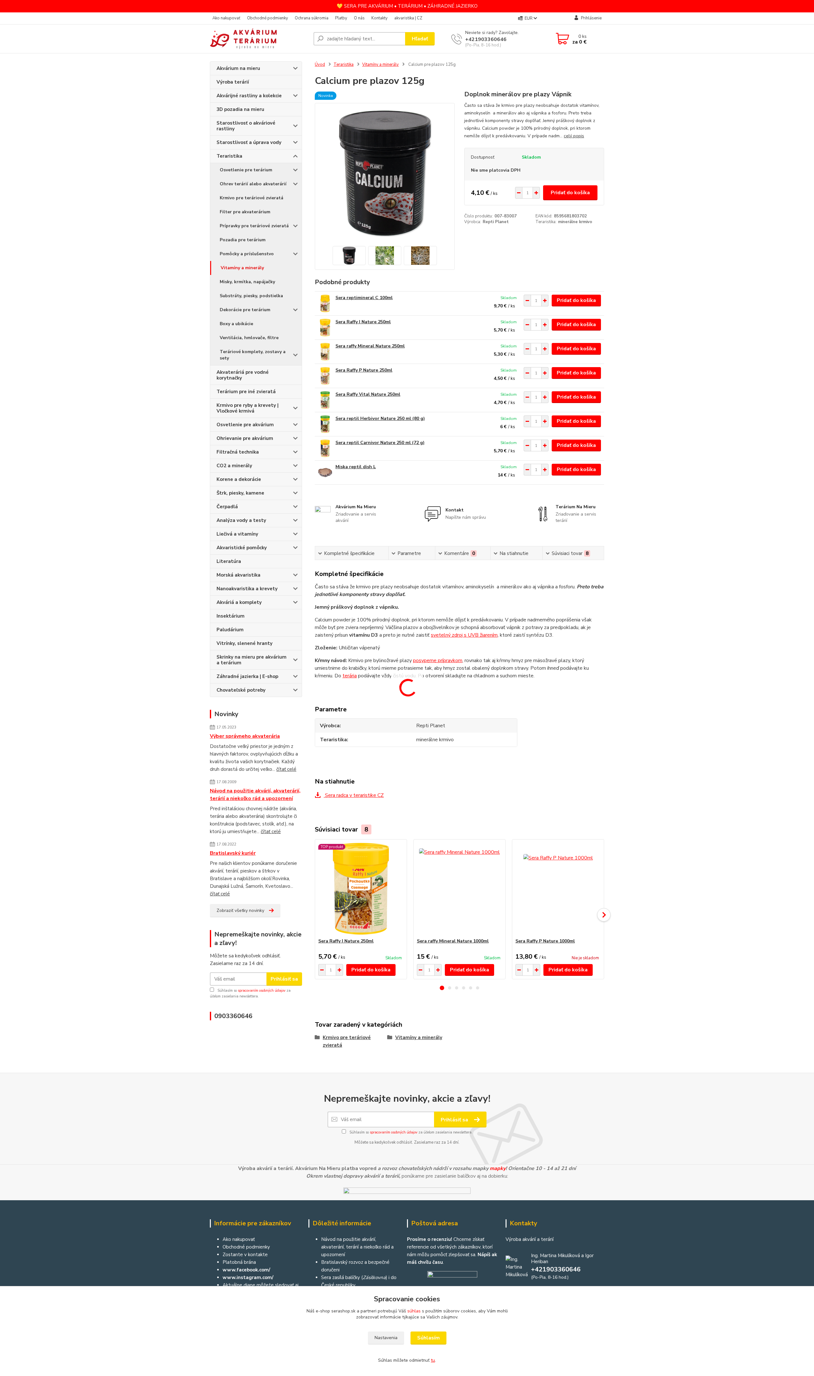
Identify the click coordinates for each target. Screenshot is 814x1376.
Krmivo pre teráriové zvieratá (251, 198)
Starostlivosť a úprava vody (249, 142)
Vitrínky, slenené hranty (244, 643)
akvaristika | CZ (408, 18)
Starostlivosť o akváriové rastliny (246, 126)
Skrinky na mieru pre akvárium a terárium (251, 660)
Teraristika (229, 156)
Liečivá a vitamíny (237, 534)
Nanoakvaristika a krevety (247, 588)
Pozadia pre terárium (243, 240)
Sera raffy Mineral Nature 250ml (370, 346)
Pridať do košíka (570, 192)
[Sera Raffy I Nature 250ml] (325, 327)
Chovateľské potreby (241, 690)
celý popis (574, 136)
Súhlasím (428, 1337)
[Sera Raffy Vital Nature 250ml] (325, 400)
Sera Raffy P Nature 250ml (363, 370)
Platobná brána (239, 1262)
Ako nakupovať (226, 18)
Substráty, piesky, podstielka (251, 296)
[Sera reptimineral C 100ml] (325, 303)
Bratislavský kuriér (233, 853)
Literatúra (229, 561)
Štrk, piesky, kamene (240, 493)
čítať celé (286, 769)
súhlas (414, 1311)
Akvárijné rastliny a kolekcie (249, 95)
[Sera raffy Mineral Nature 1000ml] (459, 889)
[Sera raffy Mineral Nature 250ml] (325, 351)
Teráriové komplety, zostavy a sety (253, 355)
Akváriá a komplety (239, 602)
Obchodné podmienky (267, 18)
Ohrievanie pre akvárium (245, 438)
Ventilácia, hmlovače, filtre (249, 338)
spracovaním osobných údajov (262, 990)
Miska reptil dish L (355, 467)
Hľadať (420, 38)
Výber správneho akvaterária (245, 736)
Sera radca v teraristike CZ (354, 795)
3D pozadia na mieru (240, 109)
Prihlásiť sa (284, 979)
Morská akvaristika (238, 575)
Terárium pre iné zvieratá (246, 391)
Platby (341, 18)
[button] (442, 988)
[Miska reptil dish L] (325, 472)
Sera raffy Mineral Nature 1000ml (453, 941)
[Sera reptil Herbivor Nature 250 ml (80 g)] (325, 424)
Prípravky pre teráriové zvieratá (254, 226)
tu (433, 1360)
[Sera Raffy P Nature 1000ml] (558, 889)
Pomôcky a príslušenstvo (247, 254)
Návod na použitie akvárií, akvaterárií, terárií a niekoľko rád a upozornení (255, 794)
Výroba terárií (233, 82)
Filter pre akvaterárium (245, 212)
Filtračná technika (238, 452)
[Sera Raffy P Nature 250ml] (325, 376)
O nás (359, 18)
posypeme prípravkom (437, 660)
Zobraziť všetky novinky (240, 910)
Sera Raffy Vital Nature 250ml (367, 394)
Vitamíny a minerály (242, 268)
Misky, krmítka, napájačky (247, 282)
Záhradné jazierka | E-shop (247, 676)
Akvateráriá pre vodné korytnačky (243, 375)
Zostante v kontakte (245, 1254)
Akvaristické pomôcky (242, 547)
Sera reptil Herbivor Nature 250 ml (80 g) (380, 418)
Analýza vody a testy (241, 520)
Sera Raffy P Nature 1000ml (545, 941)
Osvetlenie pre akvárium (245, 424)
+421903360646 (486, 39)
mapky (498, 1168)
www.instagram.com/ (248, 1277)
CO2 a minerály (234, 465)
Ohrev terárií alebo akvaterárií (253, 184)
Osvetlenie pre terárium (246, 170)
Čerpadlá (227, 506)
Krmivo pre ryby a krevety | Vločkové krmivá (248, 408)
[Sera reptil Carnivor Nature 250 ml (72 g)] (325, 448)
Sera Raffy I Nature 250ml (363, 322)
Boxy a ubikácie (236, 324)
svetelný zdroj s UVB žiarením (464, 635)
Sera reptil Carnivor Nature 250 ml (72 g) (379, 443)
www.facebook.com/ (246, 1270)
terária (349, 675)
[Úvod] (259, 39)
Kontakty (379, 18)
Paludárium (230, 629)
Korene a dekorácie (239, 479)
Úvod (320, 64)
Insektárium (231, 616)
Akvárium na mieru (238, 68)
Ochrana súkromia (311, 18)
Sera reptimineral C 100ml (364, 298)
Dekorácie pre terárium (245, 310)
